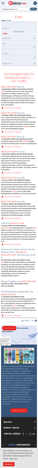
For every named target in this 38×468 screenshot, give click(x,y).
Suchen (33, 9)
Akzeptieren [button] (8, 464)
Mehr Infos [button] (14, 459)
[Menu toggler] (3, 3)
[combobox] (19, 47)
